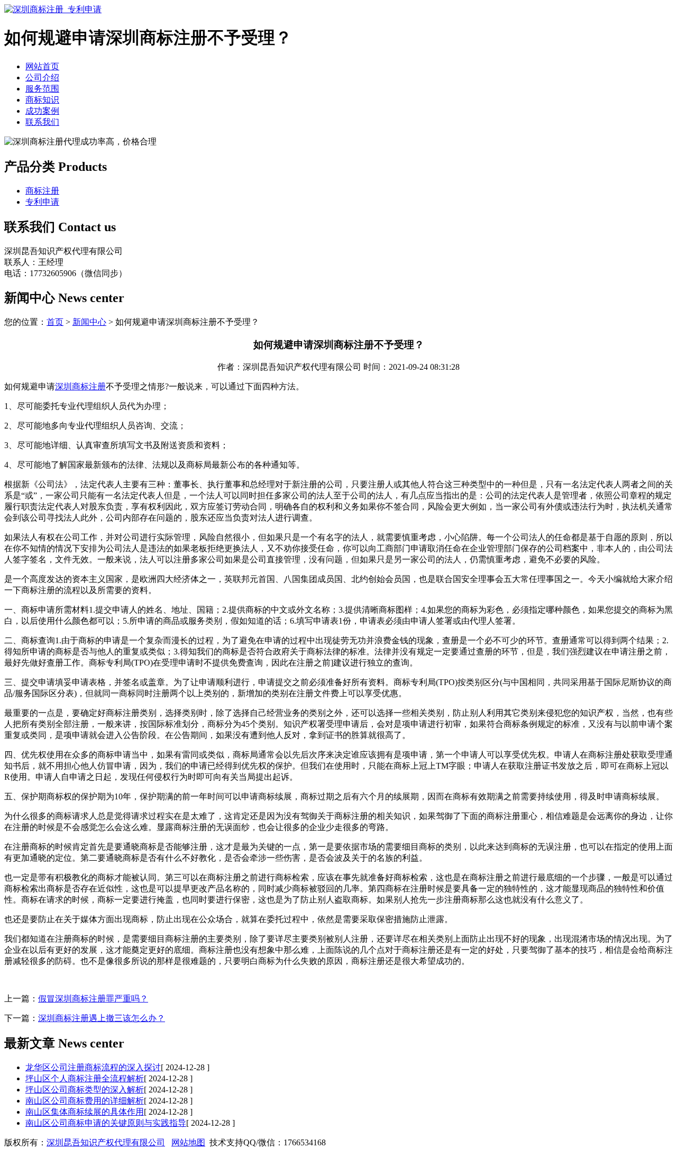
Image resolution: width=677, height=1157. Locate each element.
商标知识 (42, 99)
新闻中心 (89, 321)
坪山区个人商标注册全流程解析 (84, 1078)
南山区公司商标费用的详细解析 (84, 1100)
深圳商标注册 (80, 386)
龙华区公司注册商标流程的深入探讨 (93, 1067)
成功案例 (42, 110)
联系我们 (42, 121)
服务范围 (42, 88)
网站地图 (188, 1142)
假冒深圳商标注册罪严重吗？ (93, 998)
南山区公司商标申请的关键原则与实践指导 (105, 1122)
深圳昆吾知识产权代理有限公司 (106, 1142)
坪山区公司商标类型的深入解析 (84, 1089)
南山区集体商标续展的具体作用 (84, 1111)
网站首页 (42, 66)
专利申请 (42, 201)
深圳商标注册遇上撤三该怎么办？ (101, 1018)
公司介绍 (42, 77)
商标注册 (42, 190)
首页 (55, 321)
